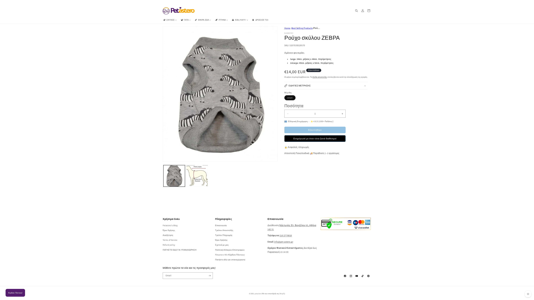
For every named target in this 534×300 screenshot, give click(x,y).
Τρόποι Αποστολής (224, 230)
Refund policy (169, 245)
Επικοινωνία (221, 225)
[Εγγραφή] (210, 275)
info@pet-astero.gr (283, 241)
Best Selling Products (302, 28)
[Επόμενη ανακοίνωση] (308, 2)
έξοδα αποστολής (319, 77)
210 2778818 (286, 235)
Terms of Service (170, 240)
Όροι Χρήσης (169, 230)
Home (287, 28)
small (291, 98)
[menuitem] (170, 20)
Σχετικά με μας (222, 245)
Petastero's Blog (170, 225)
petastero (258, 294)
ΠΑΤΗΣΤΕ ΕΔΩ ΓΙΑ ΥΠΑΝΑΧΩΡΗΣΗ (179, 250)
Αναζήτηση (168, 235)
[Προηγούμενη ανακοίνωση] (226, 2)
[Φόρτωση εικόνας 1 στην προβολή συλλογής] (174, 176)
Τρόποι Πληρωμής (224, 235)
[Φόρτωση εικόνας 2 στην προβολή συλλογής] (197, 176)
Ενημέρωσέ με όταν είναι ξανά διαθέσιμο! (315, 138)
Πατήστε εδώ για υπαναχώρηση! (230, 259)
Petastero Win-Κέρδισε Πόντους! (230, 254)
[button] (356, 11)
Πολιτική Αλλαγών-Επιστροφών (229, 250)
